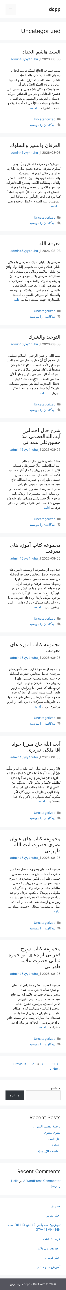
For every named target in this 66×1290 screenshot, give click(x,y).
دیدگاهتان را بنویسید (43, 125)
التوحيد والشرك (44, 337)
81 (53, 1064)
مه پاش (55, 1206)
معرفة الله (49, 243)
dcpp (54, 9)
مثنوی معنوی (52, 1132)
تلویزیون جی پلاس (48, 1248)
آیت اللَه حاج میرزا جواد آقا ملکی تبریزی (36, 747)
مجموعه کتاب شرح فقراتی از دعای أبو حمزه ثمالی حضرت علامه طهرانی (34, 957)
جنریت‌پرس (16, 1284)
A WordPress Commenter (41, 1181)
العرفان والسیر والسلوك (35, 145)
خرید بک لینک (51, 1239)
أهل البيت (54, 1139)
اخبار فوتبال (52, 1257)
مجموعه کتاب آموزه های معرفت (35, 548)
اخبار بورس (52, 1215)
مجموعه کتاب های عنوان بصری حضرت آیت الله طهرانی (35, 845)
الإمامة (56, 1145)
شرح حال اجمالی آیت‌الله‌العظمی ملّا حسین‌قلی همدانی (41, 436)
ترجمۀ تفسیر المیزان (46, 1126)
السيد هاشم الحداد (41, 52)
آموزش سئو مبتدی (48, 1267)
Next (54, 1069)
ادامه (33, 108)
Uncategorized (45, 119)
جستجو (55, 1088)
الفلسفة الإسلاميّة (49, 1151)
